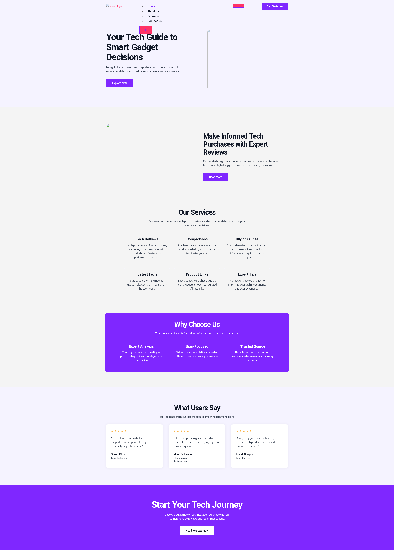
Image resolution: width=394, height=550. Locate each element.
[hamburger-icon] (238, 6)
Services (153, 16)
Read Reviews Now (197, 530)
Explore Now (119, 83)
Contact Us (154, 21)
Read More (215, 177)
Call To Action (275, 6)
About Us (153, 11)
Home (151, 6)
